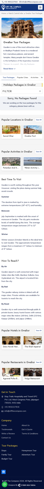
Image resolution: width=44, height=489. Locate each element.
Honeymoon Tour (29, 450)
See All (38, 120)
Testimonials (6, 429)
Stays (3, 450)
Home (4, 425)
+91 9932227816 (10, 2)
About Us (26, 425)
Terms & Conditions (30, 433)
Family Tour (6, 454)
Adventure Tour (28, 454)
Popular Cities (22, 77)
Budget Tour (6, 459)
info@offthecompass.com (32, 2)
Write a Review (8, 433)
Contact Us (6, 438)
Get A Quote (27, 429)
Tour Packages (9, 77)
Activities (34, 77)
